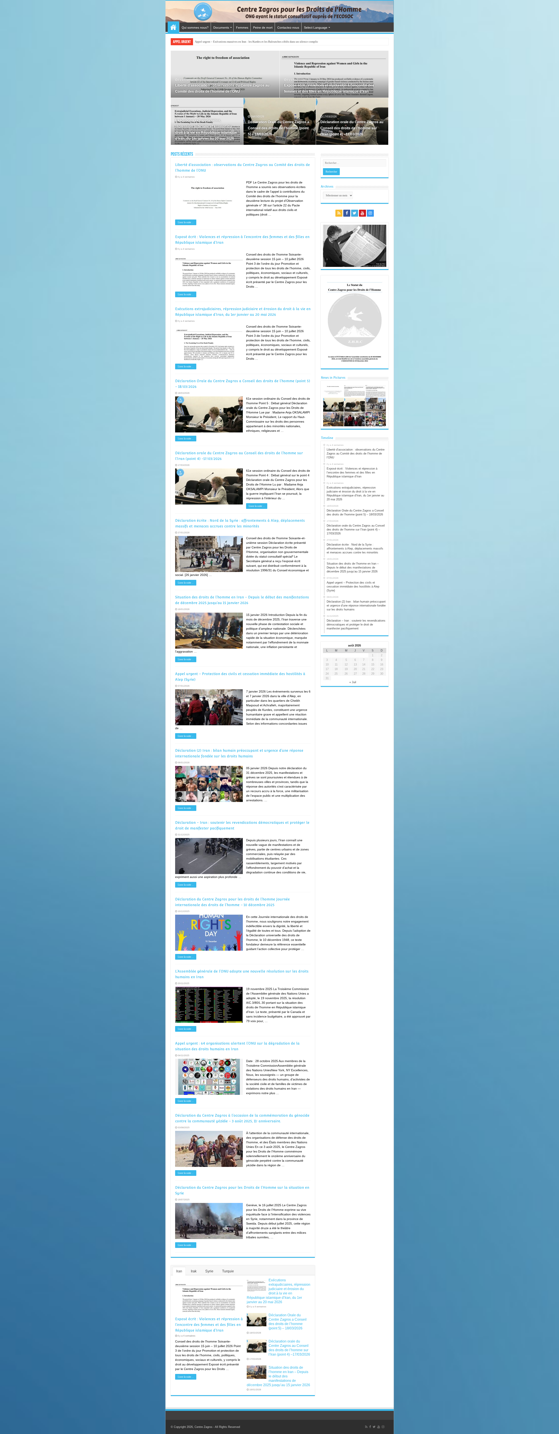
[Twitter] (354, 213)
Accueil (173, 27)
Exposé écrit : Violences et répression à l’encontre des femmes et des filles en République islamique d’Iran (209, 1324)
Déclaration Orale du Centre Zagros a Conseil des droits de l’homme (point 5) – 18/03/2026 (278, 128)
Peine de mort (263, 27)
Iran (179, 1271)
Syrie (209, 1271)
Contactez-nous (288, 27)
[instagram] (370, 213)
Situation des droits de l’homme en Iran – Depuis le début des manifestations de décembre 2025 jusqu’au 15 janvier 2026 (278, 1376)
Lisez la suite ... (186, 222)
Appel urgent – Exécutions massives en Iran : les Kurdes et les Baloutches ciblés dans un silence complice (257, 41)
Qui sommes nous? (195, 27)
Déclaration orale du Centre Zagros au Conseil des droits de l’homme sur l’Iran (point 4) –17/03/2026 (351, 128)
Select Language (315, 27)
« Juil (352, 682)
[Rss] (338, 213)
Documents (221, 27)
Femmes (242, 27)
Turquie (228, 1271)
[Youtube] (362, 213)
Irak (194, 1271)
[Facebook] (346, 213)
